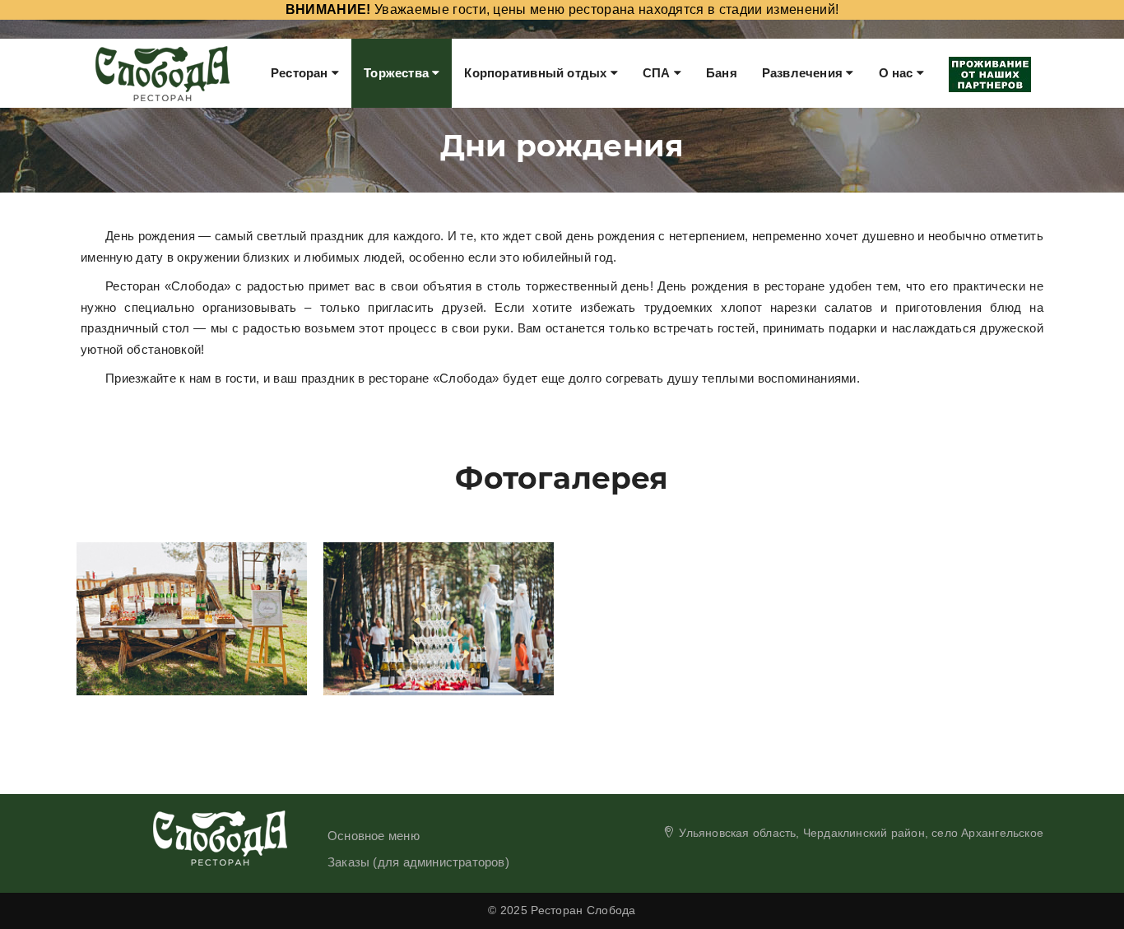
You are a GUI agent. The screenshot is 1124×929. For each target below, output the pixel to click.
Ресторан (301, 73)
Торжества (398, 73)
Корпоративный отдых (537, 73)
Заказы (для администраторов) (418, 862)
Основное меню (373, 836)
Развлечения (804, 73)
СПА (658, 73)
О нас (898, 73)
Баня (721, 73)
